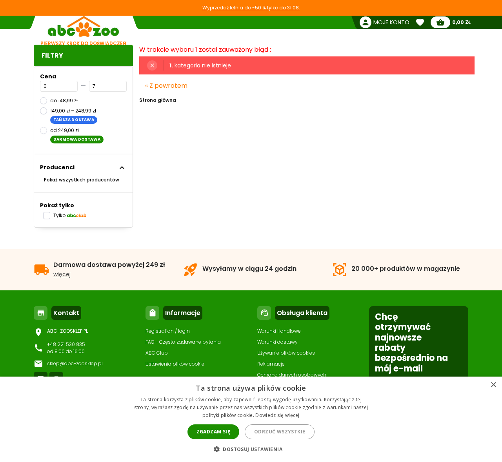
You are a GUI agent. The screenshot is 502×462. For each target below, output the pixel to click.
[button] (251, 449)
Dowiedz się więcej (277, 415)
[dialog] (251, 419)
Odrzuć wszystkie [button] (279, 431)
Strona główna (157, 100)
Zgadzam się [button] (213, 431)
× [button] (493, 385)
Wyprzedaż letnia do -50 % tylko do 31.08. (251, 7)
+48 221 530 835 (66, 344)
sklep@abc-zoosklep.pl (75, 363)
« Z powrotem (166, 85)
